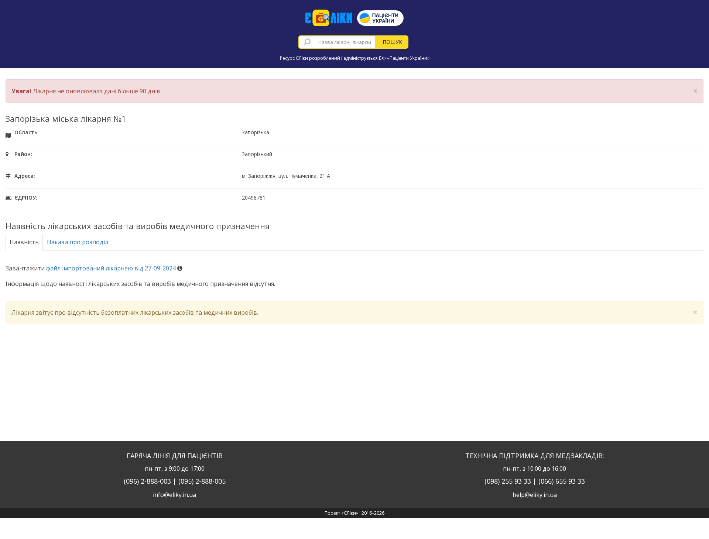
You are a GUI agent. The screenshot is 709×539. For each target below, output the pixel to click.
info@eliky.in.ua (174, 494)
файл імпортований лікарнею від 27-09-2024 (111, 268)
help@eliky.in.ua (535, 494)
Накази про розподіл (77, 242)
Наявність (24, 242)
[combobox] (337, 42)
